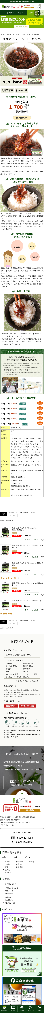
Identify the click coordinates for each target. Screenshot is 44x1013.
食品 (8, 34)
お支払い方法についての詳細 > (28, 681)
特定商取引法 (10, 903)
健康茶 (7, 862)
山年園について (11, 884)
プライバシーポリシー (8, 825)
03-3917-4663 (9, 822)
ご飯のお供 (33, 13)
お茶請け (19, 862)
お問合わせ (9, 893)
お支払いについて (11, 888)
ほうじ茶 (8, 873)
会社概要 (8, 897)
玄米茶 (7, 870)
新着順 (33, 512)
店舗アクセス (10, 891)
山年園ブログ (10, 900)
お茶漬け (19, 867)
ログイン (39, 7)
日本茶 (7, 864)
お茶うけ (11, 13)
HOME (3, 34)
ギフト (28, 857)
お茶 (4, 857)
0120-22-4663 (25, 837)
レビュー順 (12, 515)
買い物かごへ (22, 118)
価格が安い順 (13, 512)
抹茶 (6, 867)
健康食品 (22, 13)
